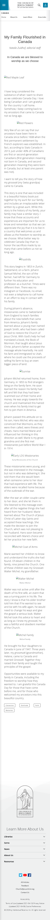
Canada (5, 13)
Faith (37, 705)
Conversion (10, 705)
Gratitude (24, 705)
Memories (9, 710)
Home (3, 17)
